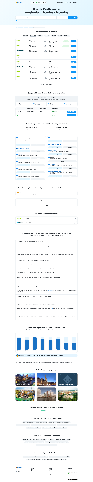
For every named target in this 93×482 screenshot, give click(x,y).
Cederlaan (20, 161)
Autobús (20, 111)
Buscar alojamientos (21, 20)
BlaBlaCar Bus (28, 222)
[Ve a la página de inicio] (19, 2)
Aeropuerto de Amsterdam (55, 144)
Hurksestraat (21, 175)
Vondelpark (52, 164)
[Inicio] (16, 27)
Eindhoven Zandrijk (22, 168)
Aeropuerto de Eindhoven (23, 148)
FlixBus (27, 218)
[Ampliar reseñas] (75, 218)
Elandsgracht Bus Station (55, 171)
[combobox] (20, 17)
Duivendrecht (53, 150)
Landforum (20, 154)
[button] (27, 17)
